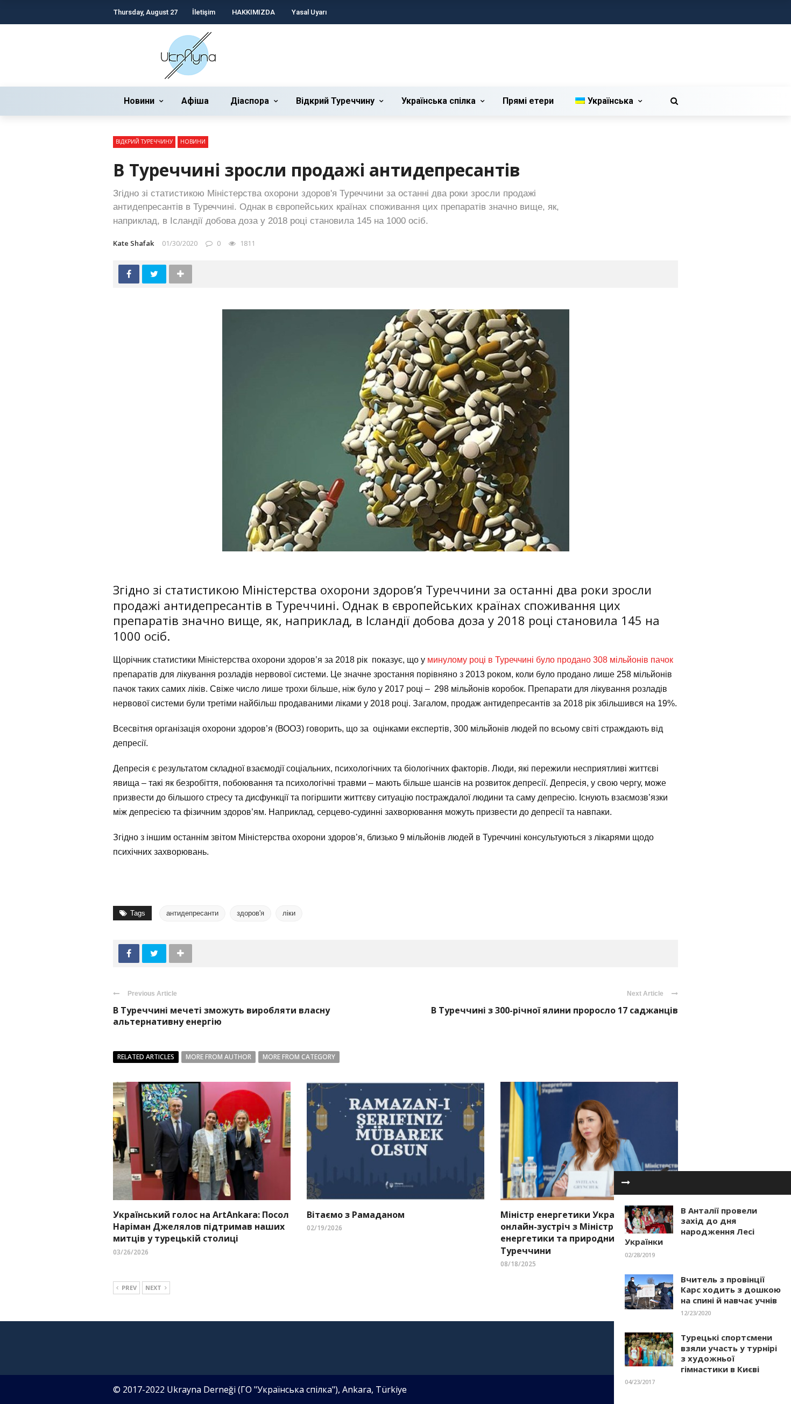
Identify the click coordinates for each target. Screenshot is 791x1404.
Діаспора (249, 101)
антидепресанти (192, 913)
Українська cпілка (438, 101)
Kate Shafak (133, 243)
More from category (299, 1056)
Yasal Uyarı (309, 12)
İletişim (203, 12)
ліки (288, 913)
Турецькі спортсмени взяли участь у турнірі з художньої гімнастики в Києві (729, 1353)
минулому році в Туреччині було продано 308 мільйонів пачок (550, 659)
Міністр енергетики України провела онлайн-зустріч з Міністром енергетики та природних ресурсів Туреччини (584, 1233)
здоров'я (250, 913)
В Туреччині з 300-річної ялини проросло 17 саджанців (554, 1010)
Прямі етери (528, 101)
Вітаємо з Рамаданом (356, 1215)
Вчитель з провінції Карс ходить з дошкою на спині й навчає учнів (731, 1290)
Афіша (195, 101)
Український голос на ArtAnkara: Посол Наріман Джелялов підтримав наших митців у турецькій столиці (201, 1227)
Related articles (145, 1056)
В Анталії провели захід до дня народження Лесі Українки (691, 1226)
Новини (139, 101)
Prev (129, 1288)
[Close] (626, 1183)
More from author (218, 1056)
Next (153, 1288)
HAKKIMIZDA (253, 12)
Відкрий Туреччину (335, 101)
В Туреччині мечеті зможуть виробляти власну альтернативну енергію (221, 1015)
